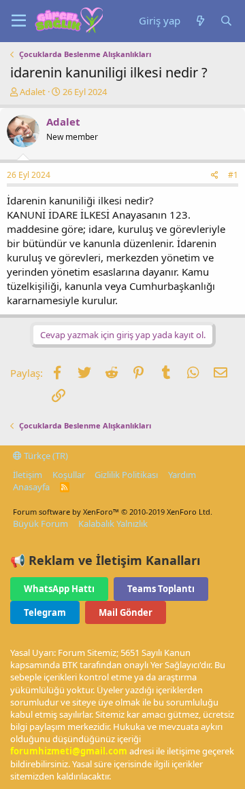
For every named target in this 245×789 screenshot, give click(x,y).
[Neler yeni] (200, 20)
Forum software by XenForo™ (112, 512)
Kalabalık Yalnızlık (113, 523)
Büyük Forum (40, 523)
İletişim (27, 475)
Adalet (33, 92)
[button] (18, 21)
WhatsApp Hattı (59, 589)
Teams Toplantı (161, 589)
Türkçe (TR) (45, 455)
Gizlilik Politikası (126, 475)
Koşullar (68, 475)
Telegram (45, 612)
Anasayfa (31, 487)
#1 (233, 175)
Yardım (182, 475)
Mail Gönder (125, 612)
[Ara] (226, 20)
